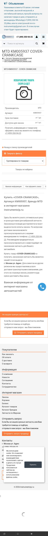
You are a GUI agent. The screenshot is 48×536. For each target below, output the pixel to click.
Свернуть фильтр (14, 153)
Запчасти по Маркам (11, 413)
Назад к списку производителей (18, 147)
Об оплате (6, 357)
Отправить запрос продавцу (29, 333)
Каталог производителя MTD (15, 60)
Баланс (5, 403)
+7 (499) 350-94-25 (24, 37)
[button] (42, 287)
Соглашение (7, 380)
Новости (5, 377)
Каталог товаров (9, 407)
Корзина (5, 400)
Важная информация (13, 186)
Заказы (5, 397)
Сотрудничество (9, 387)
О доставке (7, 360)
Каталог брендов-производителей (19, 58)
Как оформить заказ (33, 186)
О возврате (7, 364)
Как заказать (8, 354)
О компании (7, 374)
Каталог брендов (9, 410)
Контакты (6, 384)
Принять (33, 465)
